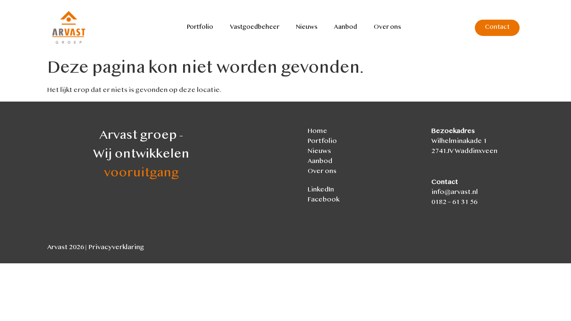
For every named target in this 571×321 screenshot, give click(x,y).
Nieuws (306, 27)
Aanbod (345, 27)
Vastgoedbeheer (254, 27)
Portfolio (200, 27)
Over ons (387, 27)
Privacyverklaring (116, 247)
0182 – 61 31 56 (454, 202)
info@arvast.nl (454, 192)
